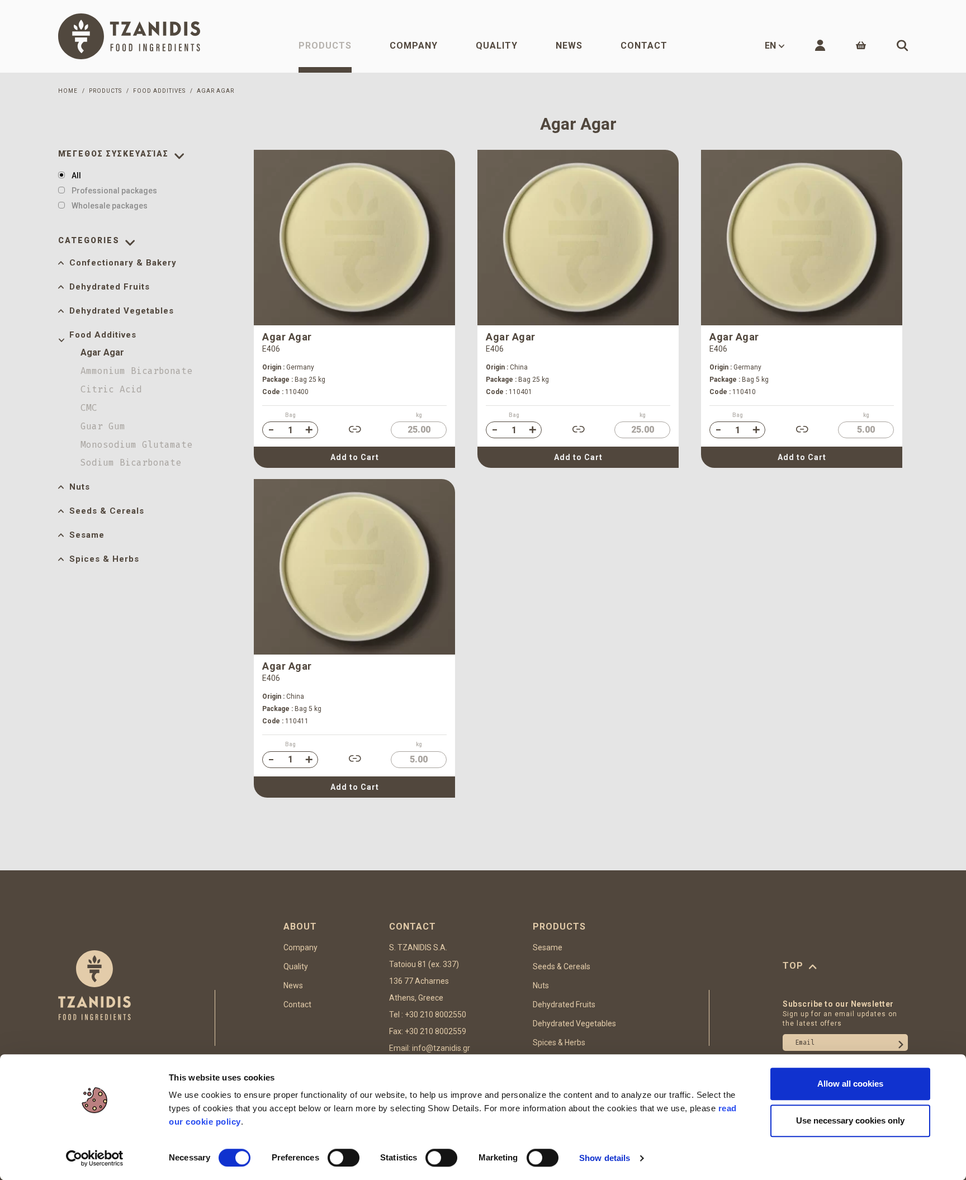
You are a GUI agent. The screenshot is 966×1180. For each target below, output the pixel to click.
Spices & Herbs (104, 559)
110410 (732, 392)
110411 (285, 721)
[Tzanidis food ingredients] (129, 36)
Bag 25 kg (293, 379)
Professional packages (114, 190)
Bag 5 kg (739, 379)
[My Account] (820, 45)
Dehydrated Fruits (109, 287)
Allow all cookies (850, 1083)
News (569, 45)
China (507, 367)
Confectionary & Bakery (123, 263)
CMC (88, 407)
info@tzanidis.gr (441, 1048)
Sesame (87, 535)
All (76, 175)
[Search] (902, 45)
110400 (285, 392)
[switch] (343, 1158)
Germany (288, 367)
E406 (271, 348)
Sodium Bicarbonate (130, 462)
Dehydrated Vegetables (121, 311)
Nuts (79, 487)
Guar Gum (102, 426)
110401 (509, 392)
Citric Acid (111, 389)
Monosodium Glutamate (136, 444)
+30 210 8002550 (435, 1014)
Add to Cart (354, 457)
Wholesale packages (110, 205)
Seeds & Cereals (106, 511)
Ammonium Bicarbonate (136, 371)
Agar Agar (102, 352)
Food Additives (102, 335)
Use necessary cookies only (850, 1120)
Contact (644, 45)
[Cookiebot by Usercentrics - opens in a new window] (95, 1158)
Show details (604, 1158)
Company (414, 45)
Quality (497, 45)
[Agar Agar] (354, 237)
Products (325, 45)
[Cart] (861, 45)
